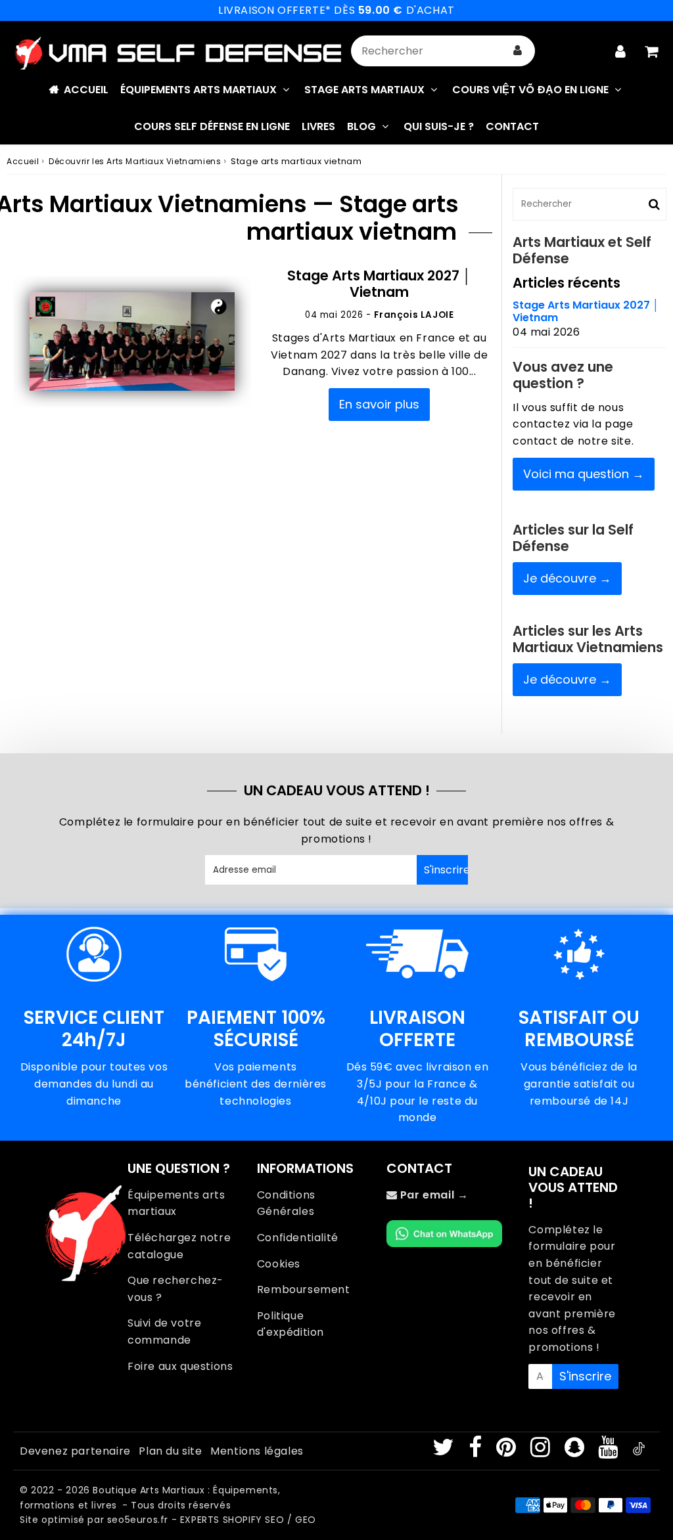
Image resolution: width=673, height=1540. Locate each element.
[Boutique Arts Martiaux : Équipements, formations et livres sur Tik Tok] (639, 1451)
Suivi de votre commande (164, 1331)
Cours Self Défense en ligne (212, 126)
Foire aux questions (180, 1366)
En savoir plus (379, 404)
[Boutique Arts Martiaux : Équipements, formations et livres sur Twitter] (445, 1451)
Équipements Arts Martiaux (198, 89)
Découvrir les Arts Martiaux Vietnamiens (135, 161)
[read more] (132, 341)
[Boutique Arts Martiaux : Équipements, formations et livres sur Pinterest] (507, 1451)
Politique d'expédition (290, 1324)
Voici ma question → (583, 474)
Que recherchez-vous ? (175, 1289)
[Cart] (651, 51)
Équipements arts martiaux (176, 1203)
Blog (361, 126)
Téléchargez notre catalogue (179, 1246)
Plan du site (170, 1451)
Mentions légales (257, 1451)
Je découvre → (567, 578)
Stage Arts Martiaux (364, 89)
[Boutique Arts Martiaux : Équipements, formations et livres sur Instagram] (542, 1451)
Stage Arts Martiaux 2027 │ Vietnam (379, 283)
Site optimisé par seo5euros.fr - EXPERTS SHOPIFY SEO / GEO (168, 1519)
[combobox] (443, 50)
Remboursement (303, 1289)
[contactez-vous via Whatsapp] (444, 1243)
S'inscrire (446, 869)
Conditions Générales (286, 1203)
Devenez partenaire (75, 1451)
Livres (318, 126)
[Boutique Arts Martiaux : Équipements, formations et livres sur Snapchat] (576, 1451)
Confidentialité (297, 1237)
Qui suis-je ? (439, 126)
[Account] (620, 51)
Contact (512, 126)
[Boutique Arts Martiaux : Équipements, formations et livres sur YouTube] (609, 1451)
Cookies (278, 1263)
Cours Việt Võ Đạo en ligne (530, 89)
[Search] (517, 51)
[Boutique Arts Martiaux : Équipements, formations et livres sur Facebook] (476, 1451)
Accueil (86, 89)
